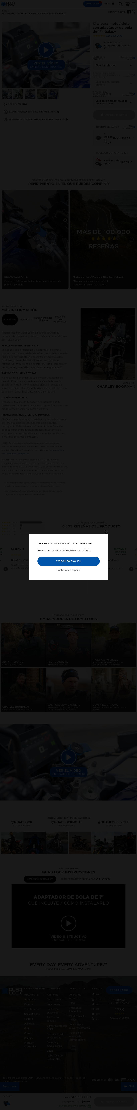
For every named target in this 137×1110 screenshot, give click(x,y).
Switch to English (68, 561)
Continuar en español (69, 570)
